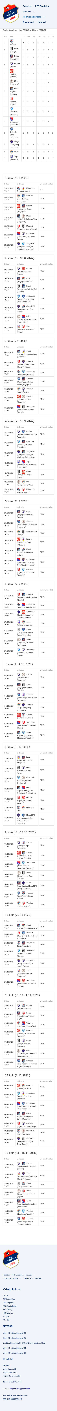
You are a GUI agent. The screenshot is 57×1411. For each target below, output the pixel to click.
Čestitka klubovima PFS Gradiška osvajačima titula (24, 1343)
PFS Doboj (7, 1309)
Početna (27, 6)
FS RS (5, 1296)
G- (48, 37)
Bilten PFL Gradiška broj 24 (14, 1348)
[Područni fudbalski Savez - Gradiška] (11, 22)
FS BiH (6, 1316)
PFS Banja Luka (9, 1306)
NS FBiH (6, 1320)
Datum (6, 184)
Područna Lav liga (32, 17)
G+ (44, 37)
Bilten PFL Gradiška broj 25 (14, 1338)
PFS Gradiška (42, 6)
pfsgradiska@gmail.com (20, 1389)
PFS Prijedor (8, 1303)
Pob (28, 37)
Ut (24, 37)
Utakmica (20, 184)
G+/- (53, 37)
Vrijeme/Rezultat (46, 184)
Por (39, 37)
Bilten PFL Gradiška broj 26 (14, 1333)
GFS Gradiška (9, 1299)
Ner (34, 37)
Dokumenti (28, 22)
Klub (11, 37)
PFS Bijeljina (8, 1313)
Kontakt (42, 22)
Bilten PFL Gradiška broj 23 (14, 1353)
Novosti (27, 11)
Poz (5, 37)
